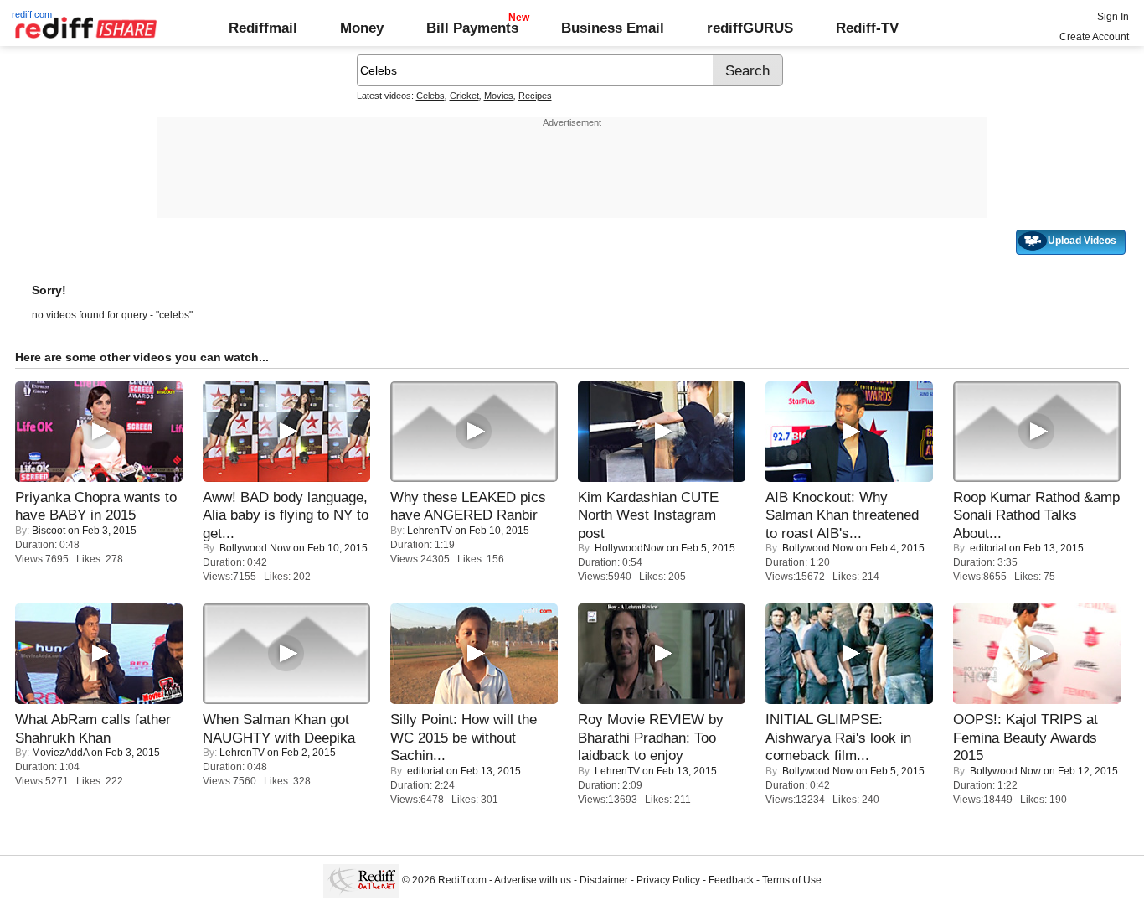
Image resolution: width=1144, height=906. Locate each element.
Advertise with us (532, 880)
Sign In (1113, 17)
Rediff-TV (867, 27)
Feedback (731, 880)
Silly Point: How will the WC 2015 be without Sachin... (463, 737)
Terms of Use (792, 880)
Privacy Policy (668, 880)
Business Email (612, 27)
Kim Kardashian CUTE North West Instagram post (648, 515)
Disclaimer (604, 880)
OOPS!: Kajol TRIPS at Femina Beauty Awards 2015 (1025, 737)
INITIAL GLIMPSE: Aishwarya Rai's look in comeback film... (838, 737)
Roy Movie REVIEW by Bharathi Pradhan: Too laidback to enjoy (651, 737)
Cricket (464, 96)
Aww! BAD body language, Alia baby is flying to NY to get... (285, 515)
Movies (498, 96)
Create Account (1094, 37)
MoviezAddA (60, 752)
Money (362, 27)
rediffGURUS (750, 27)
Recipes (535, 96)
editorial (988, 548)
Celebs (430, 96)
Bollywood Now (255, 548)
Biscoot (48, 530)
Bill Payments (472, 27)
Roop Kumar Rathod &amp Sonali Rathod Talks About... (1036, 515)
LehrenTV (429, 530)
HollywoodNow (629, 548)
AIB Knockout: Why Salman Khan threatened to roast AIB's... (842, 515)
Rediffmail (263, 27)
